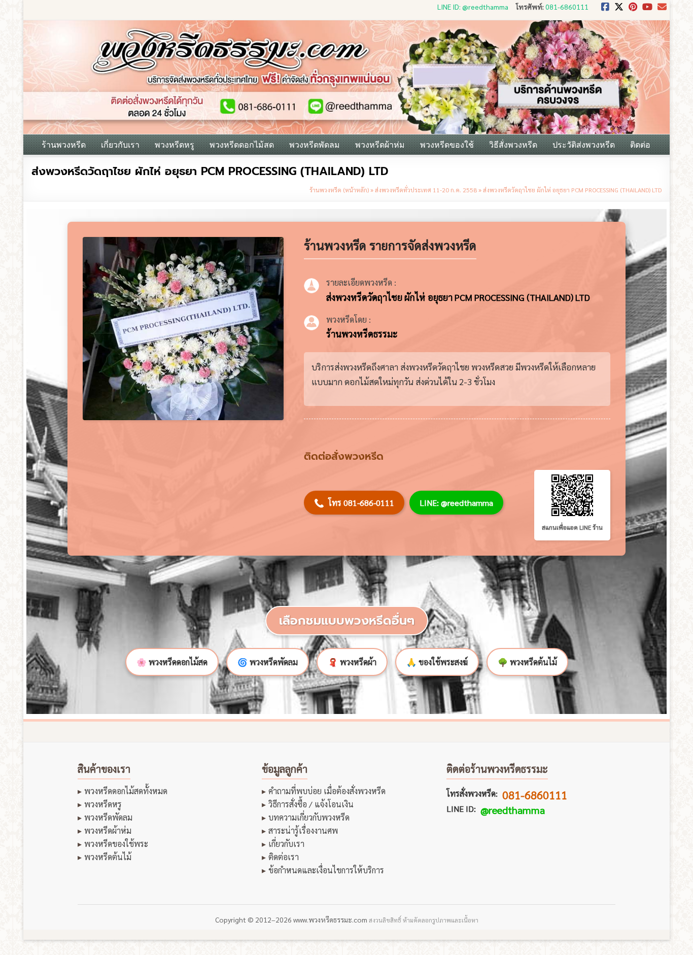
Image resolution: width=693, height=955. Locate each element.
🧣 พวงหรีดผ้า (352, 662)
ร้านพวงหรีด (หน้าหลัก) (339, 190)
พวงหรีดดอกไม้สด (242, 144)
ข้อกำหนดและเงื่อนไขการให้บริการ (326, 870)
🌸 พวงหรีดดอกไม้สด (171, 662)
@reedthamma (512, 809)
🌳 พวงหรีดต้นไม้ (527, 662)
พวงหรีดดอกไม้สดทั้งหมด (125, 791)
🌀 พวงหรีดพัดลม (267, 662)
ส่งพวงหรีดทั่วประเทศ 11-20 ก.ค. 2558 (426, 190)
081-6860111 (566, 6)
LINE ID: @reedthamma (472, 6)
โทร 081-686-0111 (354, 502)
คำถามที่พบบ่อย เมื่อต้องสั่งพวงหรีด (327, 791)
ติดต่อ (640, 144)
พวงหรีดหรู (174, 144)
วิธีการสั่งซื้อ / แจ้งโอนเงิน (311, 804)
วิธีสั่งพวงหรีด (513, 144)
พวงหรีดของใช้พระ (116, 843)
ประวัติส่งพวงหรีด (583, 144)
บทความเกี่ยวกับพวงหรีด (309, 817)
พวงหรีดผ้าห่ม (380, 144)
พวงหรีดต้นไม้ (107, 857)
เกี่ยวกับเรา (120, 144)
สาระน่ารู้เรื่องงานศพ (303, 830)
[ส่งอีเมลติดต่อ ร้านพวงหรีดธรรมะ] (662, 9)
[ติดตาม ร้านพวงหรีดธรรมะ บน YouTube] (647, 9)
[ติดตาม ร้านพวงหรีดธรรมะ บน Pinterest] (633, 9)
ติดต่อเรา (283, 857)
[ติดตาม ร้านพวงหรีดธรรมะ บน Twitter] (618, 9)
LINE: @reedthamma (456, 502)
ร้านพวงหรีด (64, 144)
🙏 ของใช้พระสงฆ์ (437, 662)
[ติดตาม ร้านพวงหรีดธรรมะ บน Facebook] (605, 9)
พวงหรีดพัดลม (314, 144)
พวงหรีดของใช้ (447, 144)
